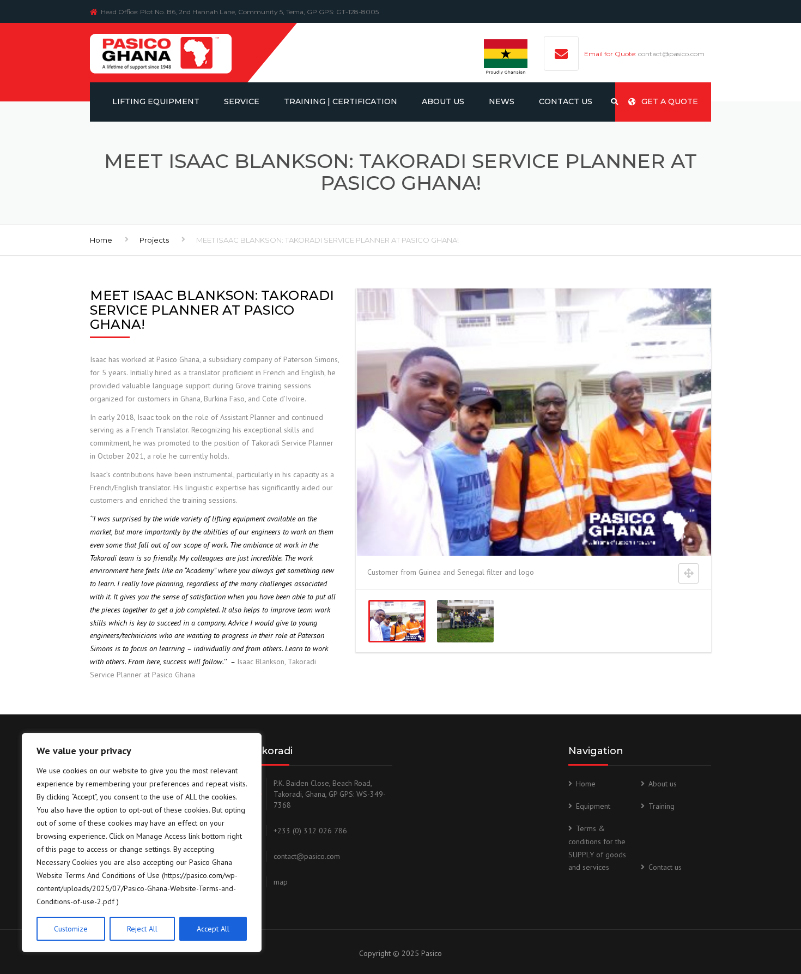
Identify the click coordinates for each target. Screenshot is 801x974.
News (501, 101)
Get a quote (669, 101)
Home (101, 240)
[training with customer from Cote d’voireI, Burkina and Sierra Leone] (465, 621)
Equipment (593, 806)
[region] (142, 842)
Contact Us (565, 101)
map (281, 882)
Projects (154, 240)
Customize (71, 929)
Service (241, 101)
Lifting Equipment (155, 101)
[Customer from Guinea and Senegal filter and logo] (397, 621)
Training (661, 806)
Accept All (213, 929)
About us (443, 101)
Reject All (142, 929)
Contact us (665, 867)
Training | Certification (340, 101)
